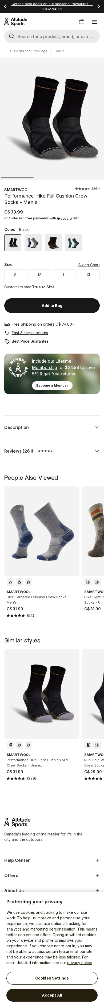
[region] (52, 950)
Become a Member (52, 385)
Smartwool (17, 189)
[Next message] (98, 6)
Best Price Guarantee (30, 341)
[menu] (94, 22)
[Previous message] (5, 6)
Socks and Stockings (30, 51)
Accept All (52, 995)
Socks (60, 51)
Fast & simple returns (30, 332)
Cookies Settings (52, 978)
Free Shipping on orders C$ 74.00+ (43, 324)
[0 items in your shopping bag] (81, 22)
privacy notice (79, 962)
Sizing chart (89, 265)
